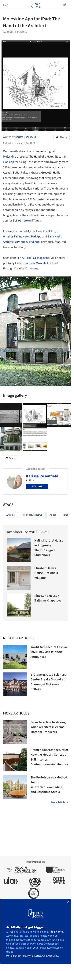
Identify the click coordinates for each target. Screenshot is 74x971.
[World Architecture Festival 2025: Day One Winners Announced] (15, 657)
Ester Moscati (37, 263)
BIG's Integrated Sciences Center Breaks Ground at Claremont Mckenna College (48, 682)
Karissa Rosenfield (42, 476)
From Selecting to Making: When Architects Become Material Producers (49, 727)
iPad (6, 162)
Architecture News (32, 515)
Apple (53, 515)
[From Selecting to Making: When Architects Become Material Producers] (15, 732)
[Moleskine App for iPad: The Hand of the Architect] (35, 415)
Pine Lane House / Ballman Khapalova (47, 598)
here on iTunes (31, 220)
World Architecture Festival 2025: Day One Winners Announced (49, 652)
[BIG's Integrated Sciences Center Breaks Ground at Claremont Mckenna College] (15, 684)
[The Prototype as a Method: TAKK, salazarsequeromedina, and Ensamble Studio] (15, 787)
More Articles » (59, 802)
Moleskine (9, 157)
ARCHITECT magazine (35, 258)
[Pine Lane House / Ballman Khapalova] (19, 605)
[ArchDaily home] (35, 5)
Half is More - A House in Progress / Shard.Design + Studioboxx (48, 548)
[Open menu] (5, 4)
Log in (64, 4)
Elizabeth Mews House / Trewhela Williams (46, 573)
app (11, 162)
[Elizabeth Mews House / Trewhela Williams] (19, 578)
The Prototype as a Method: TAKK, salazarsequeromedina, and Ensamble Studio (49, 784)
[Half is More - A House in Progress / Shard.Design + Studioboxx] (19, 550)
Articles (10, 515)
